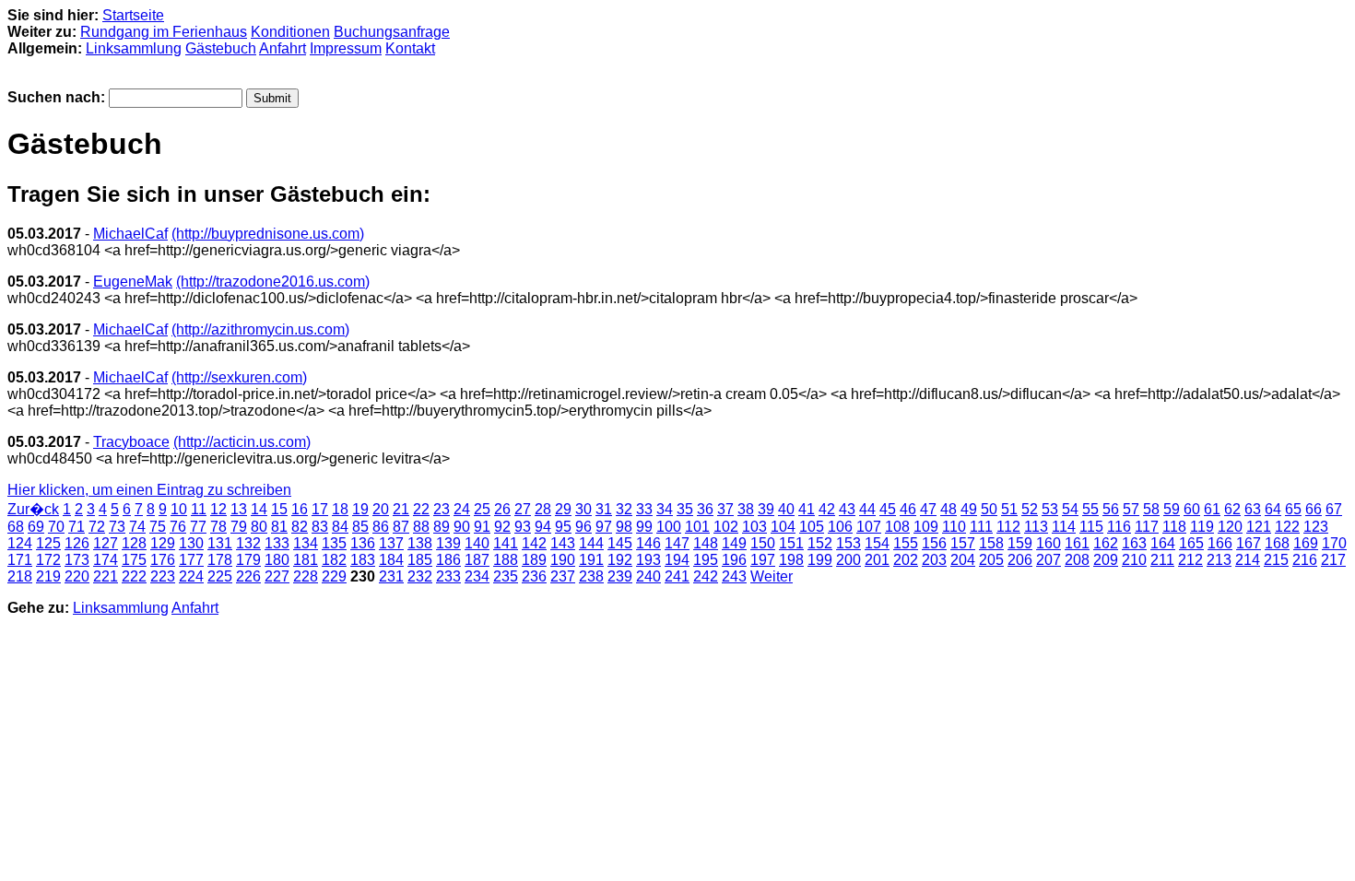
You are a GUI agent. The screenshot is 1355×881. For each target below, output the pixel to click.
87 (401, 526)
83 (320, 526)
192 (619, 560)
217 (1333, 560)
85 (360, 526)
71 (76, 526)
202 (905, 560)
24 (462, 509)
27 (522, 509)
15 (279, 509)
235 (505, 576)
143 (562, 543)
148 (705, 543)
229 (334, 576)
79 (238, 526)
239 (619, 576)
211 (1162, 560)
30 (583, 509)
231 (391, 576)
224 (191, 576)
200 (848, 560)
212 (1190, 560)
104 (783, 526)
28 (543, 509)
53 (1050, 509)
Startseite (133, 15)
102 (725, 526)
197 (762, 560)
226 (248, 576)
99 (644, 526)
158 (991, 543)
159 (1019, 543)
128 (134, 543)
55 (1090, 509)
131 (219, 543)
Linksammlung (134, 48)
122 (1287, 526)
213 (1219, 560)
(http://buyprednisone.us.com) (267, 233)
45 (887, 509)
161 (1077, 543)
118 (1174, 526)
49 (968, 509)
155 (905, 543)
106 (840, 526)
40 (786, 509)
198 (791, 560)
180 (277, 560)
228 (305, 576)
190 (562, 560)
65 (1293, 509)
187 (477, 560)
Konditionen (290, 32)
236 (534, 576)
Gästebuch (220, 48)
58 (1151, 509)
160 (1048, 543)
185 (419, 560)
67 (1334, 509)
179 (248, 560)
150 (762, 543)
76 (178, 526)
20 (380, 509)
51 (1009, 509)
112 (1008, 526)
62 (1232, 509)
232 (419, 576)
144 (591, 543)
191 (591, 560)
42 (827, 509)
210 (1134, 560)
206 (1019, 560)
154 (877, 543)
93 (522, 526)
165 (1191, 543)
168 (1277, 543)
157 (962, 543)
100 (668, 526)
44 (867, 509)
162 (1105, 543)
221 (105, 576)
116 (1119, 526)
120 (1230, 526)
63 (1252, 509)
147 (677, 543)
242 (705, 576)
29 (563, 509)
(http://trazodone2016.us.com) (273, 281)
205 (991, 560)
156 (934, 543)
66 (1313, 509)
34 (664, 509)
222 (134, 576)
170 (1334, 543)
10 (179, 509)
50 (989, 509)
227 (277, 576)
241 (677, 576)
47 (928, 509)
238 (591, 576)
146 (648, 543)
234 (477, 576)
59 (1171, 509)
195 (705, 560)
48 (948, 509)
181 (305, 560)
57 (1131, 509)
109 (925, 526)
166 (1220, 543)
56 (1110, 509)
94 (543, 526)
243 (734, 576)
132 (248, 543)
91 (482, 526)
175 (134, 560)
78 (218, 526)
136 (362, 543)
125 (48, 543)
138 (419, 543)
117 (1147, 526)
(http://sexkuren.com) (239, 377)
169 (1305, 543)
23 (441, 509)
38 (745, 509)
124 (19, 543)
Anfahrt (282, 48)
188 (505, 560)
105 (811, 526)
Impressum (346, 48)
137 (391, 543)
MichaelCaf (130, 233)
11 (198, 509)
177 (191, 560)
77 (198, 526)
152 (819, 543)
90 (462, 526)
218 (19, 576)
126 (77, 543)
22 (421, 509)
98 (624, 526)
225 (219, 576)
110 (954, 526)
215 (1276, 560)
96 (583, 526)
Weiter (771, 576)
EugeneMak (132, 281)
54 (1070, 509)
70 (56, 526)
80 (259, 526)
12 (218, 509)
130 (191, 543)
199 (819, 560)
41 (806, 509)
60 (1192, 509)
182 (334, 560)
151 (791, 543)
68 (15, 526)
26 (502, 509)
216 (1304, 560)
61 (1212, 509)
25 (482, 509)
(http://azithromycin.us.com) (260, 329)
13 (238, 509)
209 (1105, 560)
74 (137, 526)
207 (1048, 560)
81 (279, 526)
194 (677, 560)
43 (847, 509)
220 (77, 576)
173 (77, 560)
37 (725, 509)
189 (534, 560)
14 (259, 509)
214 (1247, 560)
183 (362, 560)
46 (908, 509)
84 (340, 526)
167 (1248, 543)
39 (766, 509)
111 (981, 526)
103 (754, 526)
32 (624, 509)
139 (448, 543)
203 (934, 560)
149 (734, 543)
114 (1064, 526)
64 (1273, 509)
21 (401, 509)
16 (299, 509)
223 (162, 576)
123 (1315, 526)
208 (1077, 560)
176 (162, 560)
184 (391, 560)
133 (277, 543)
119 (1202, 526)
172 (48, 560)
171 (19, 560)
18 (340, 509)
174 (105, 560)
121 (1258, 526)
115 (1091, 526)
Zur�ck (33, 509)
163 (1134, 543)
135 (334, 543)
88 (421, 526)
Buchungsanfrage (392, 32)
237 (562, 576)
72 (96, 526)
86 (380, 526)
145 (619, 543)
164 (1162, 543)
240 (648, 576)
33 (644, 509)
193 (648, 560)
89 (441, 526)
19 (360, 509)
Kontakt (410, 48)
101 (697, 526)
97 (603, 526)
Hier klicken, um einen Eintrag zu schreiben (149, 490)
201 (877, 560)
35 (685, 509)
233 (448, 576)
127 (105, 543)
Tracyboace (131, 442)
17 (320, 509)
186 (448, 560)
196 (734, 560)
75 (157, 526)
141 (505, 543)
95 (563, 526)
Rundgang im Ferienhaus (163, 32)
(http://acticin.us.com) (242, 442)
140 (477, 543)
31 (603, 509)
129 (162, 543)
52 (1029, 509)
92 (502, 526)
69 (36, 526)
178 (219, 560)
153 (848, 543)
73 (117, 526)
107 (868, 526)
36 (705, 509)
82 (299, 526)
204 (962, 560)
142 (534, 543)
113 (1036, 526)
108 (897, 526)
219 (48, 576)
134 (305, 543)
